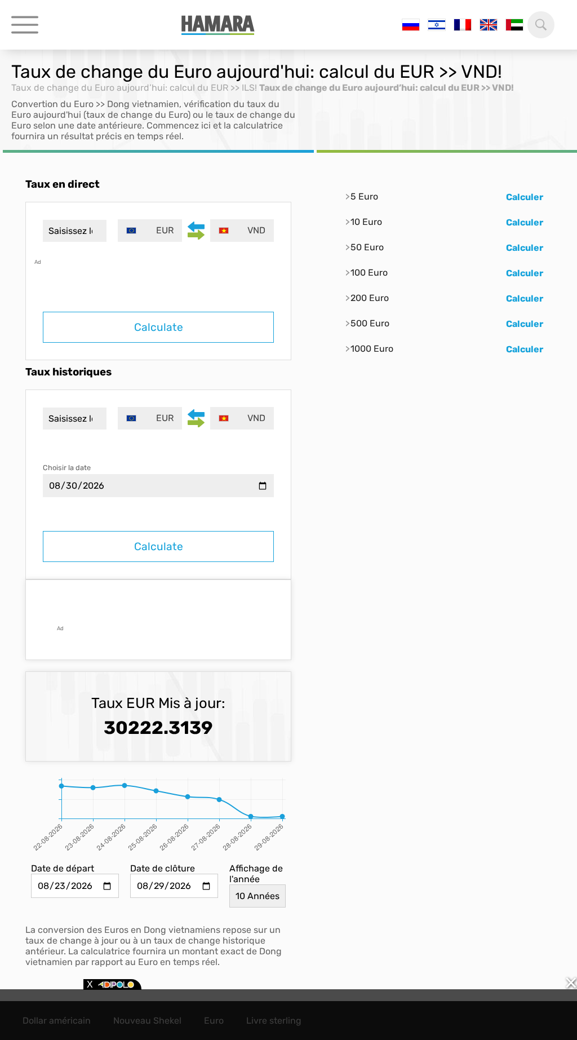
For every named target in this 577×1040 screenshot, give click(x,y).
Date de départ (62, 868)
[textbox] (149, 230)
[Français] (463, 25)
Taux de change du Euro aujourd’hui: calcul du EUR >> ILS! (134, 87)
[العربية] (514, 25)
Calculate (158, 327)
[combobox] (149, 230)
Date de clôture (162, 868)
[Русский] (411, 25)
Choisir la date (67, 467)
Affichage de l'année (256, 873)
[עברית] (437, 25)
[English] (489, 25)
